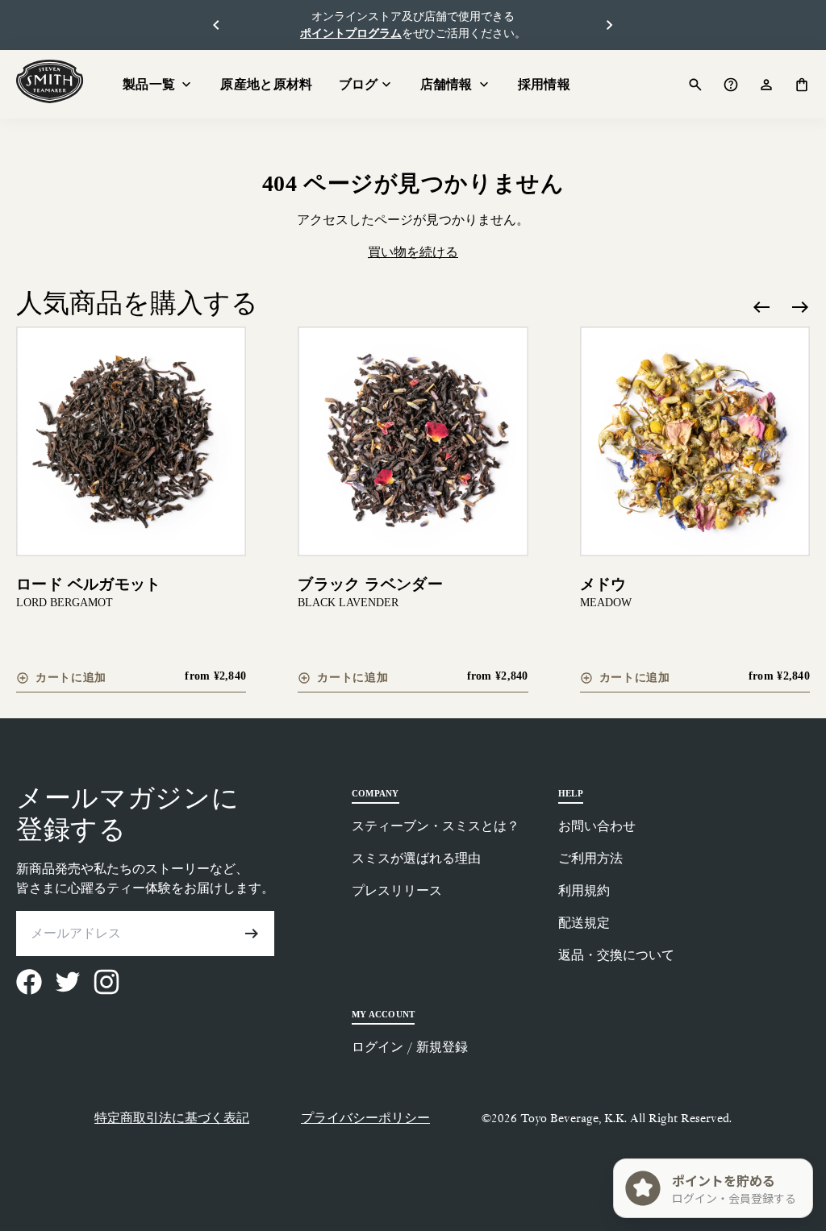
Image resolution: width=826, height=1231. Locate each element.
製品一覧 (149, 84)
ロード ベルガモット (88, 584)
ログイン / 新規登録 (410, 1046)
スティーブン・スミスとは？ (435, 826)
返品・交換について (616, 955)
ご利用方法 (590, 858)
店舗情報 (446, 84)
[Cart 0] (802, 85)
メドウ (603, 584)
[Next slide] (800, 307)
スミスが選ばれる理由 (416, 858)
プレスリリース (397, 890)
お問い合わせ (597, 826)
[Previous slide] (761, 307)
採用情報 (544, 84)
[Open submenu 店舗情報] (484, 85)
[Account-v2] (766, 85)
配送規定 (584, 922)
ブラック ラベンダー (370, 584)
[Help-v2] (731, 85)
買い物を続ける (413, 252)
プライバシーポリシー (365, 1117)
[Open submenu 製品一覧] (186, 85)
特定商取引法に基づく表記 (171, 1117)
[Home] (50, 81)
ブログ (358, 84)
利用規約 (584, 890)
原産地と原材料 (266, 84)
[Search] (695, 85)
